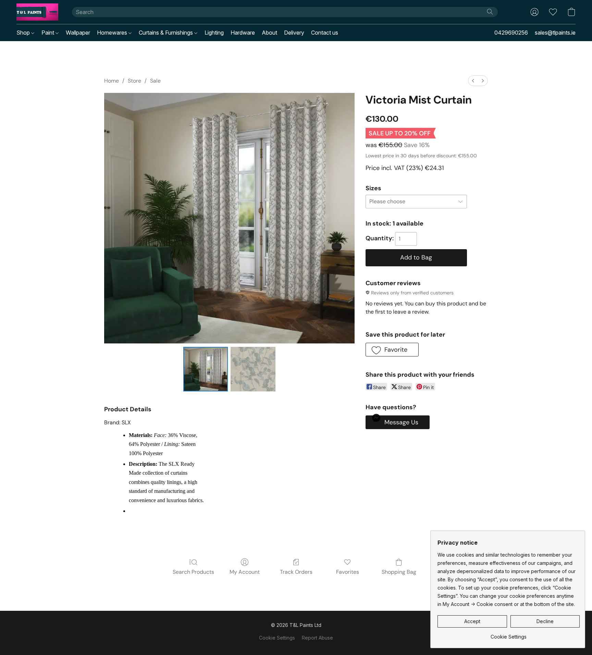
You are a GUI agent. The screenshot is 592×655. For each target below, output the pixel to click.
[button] (37, 12)
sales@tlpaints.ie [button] (555, 32)
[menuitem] (473, 81)
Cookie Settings (277, 638)
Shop (23, 32)
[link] (508, 634)
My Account (245, 571)
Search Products (193, 571)
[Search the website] (490, 11)
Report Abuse (317, 638)
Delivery (294, 32)
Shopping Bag (399, 571)
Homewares (112, 32)
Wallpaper (78, 32)
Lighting (214, 32)
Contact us (324, 32)
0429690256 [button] (511, 32)
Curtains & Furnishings (166, 32)
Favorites (347, 571)
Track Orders (296, 571)
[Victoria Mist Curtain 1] (253, 369)
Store (134, 80)
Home (111, 80)
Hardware (243, 32)
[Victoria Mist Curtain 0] (205, 369)
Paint (48, 32)
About (269, 32)
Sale (155, 80)
